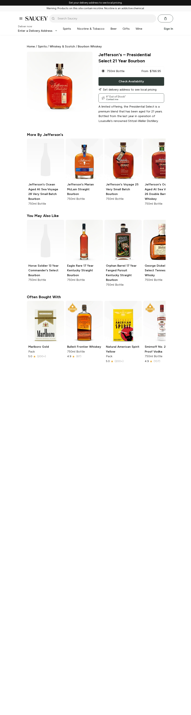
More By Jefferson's (45, 134)
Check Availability (131, 81)
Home (31, 46)
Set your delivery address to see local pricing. (95, 2)
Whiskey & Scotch (62, 46)
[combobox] (105, 18)
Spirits (42, 46)
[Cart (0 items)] (165, 18)
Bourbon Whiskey (90, 46)
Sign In (168, 28)
